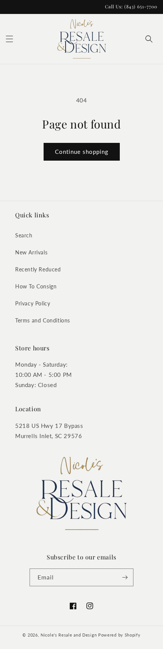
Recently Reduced (38, 269)
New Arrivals (31, 252)
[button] (9, 39)
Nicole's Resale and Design (69, 634)
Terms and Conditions (42, 320)
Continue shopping (81, 151)
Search (24, 235)
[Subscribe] (124, 577)
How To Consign (35, 286)
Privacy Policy (32, 303)
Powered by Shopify (119, 634)
